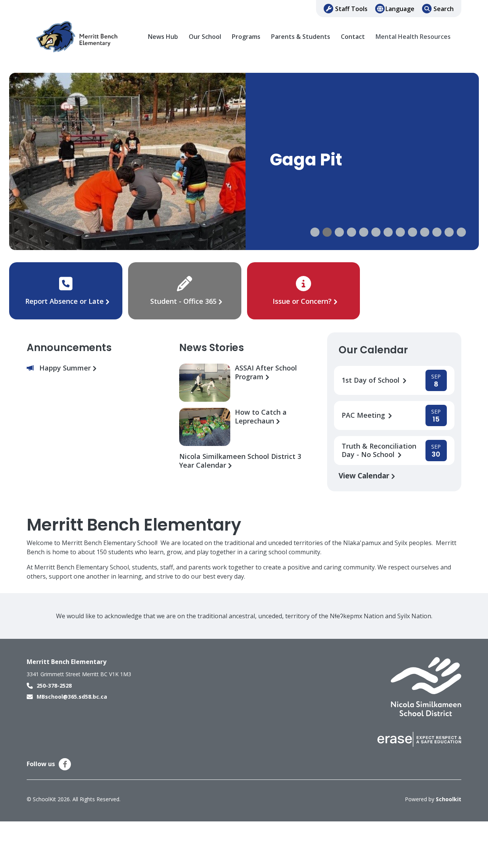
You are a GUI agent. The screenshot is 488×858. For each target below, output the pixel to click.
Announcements (69, 347)
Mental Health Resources (413, 36)
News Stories (211, 347)
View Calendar (365, 475)
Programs (246, 36)
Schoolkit (448, 799)
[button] (314, 232)
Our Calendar (373, 350)
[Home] (78, 37)
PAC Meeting (364, 415)
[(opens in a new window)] (426, 686)
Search (443, 9)
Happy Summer (66, 368)
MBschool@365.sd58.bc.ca (72, 696)
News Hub (163, 36)
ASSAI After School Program (266, 372)
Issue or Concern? (302, 301)
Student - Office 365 (183, 301)
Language (399, 9)
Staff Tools (351, 9)
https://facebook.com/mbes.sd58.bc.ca (65, 764)
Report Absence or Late (65, 301)
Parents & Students (300, 36)
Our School (205, 36)
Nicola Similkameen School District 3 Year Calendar (240, 461)
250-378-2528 (54, 685)
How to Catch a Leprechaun (261, 416)
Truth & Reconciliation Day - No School (379, 450)
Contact (353, 36)
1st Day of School (371, 380)
